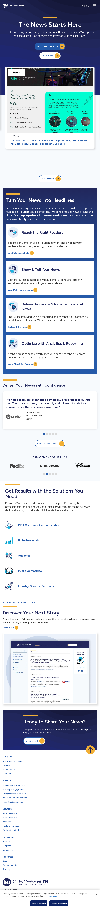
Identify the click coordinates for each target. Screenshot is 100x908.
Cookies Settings (39, 903)
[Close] (96, 894)
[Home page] (13, 6)
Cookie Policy (51, 896)
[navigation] (94, 5)
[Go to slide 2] (47, 434)
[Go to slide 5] (56, 434)
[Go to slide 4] (53, 434)
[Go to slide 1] (44, 434)
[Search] (82, 6)
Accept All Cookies (59, 903)
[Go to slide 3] (50, 434)
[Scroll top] (90, 749)
